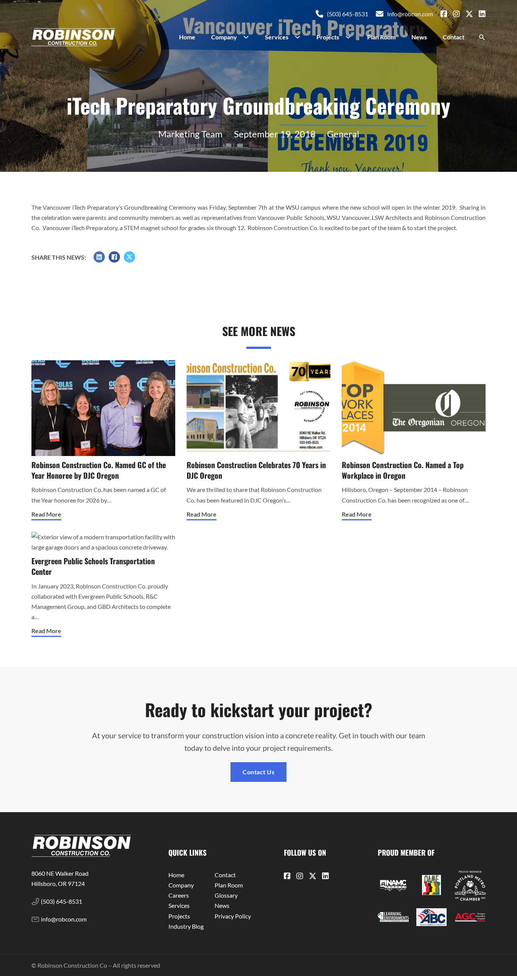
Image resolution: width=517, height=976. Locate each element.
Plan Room (381, 36)
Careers (178, 895)
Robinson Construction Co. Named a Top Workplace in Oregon (403, 470)
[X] (129, 257)
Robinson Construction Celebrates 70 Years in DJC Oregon (256, 470)
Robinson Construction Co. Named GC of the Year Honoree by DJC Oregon (98, 470)
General (343, 133)
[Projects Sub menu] (351, 37)
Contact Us (258, 771)
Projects (327, 36)
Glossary (226, 895)
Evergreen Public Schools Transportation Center (93, 566)
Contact (453, 36)
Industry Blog (186, 926)
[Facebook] (114, 257)
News (419, 36)
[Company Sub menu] (249, 37)
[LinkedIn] (99, 257)
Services (276, 36)
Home (187, 36)
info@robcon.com (410, 13)
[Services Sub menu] (300, 37)
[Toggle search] (482, 37)
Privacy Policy (233, 916)
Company (224, 36)
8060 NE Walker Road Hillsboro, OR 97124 (60, 878)
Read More (46, 514)
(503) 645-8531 (347, 13)
